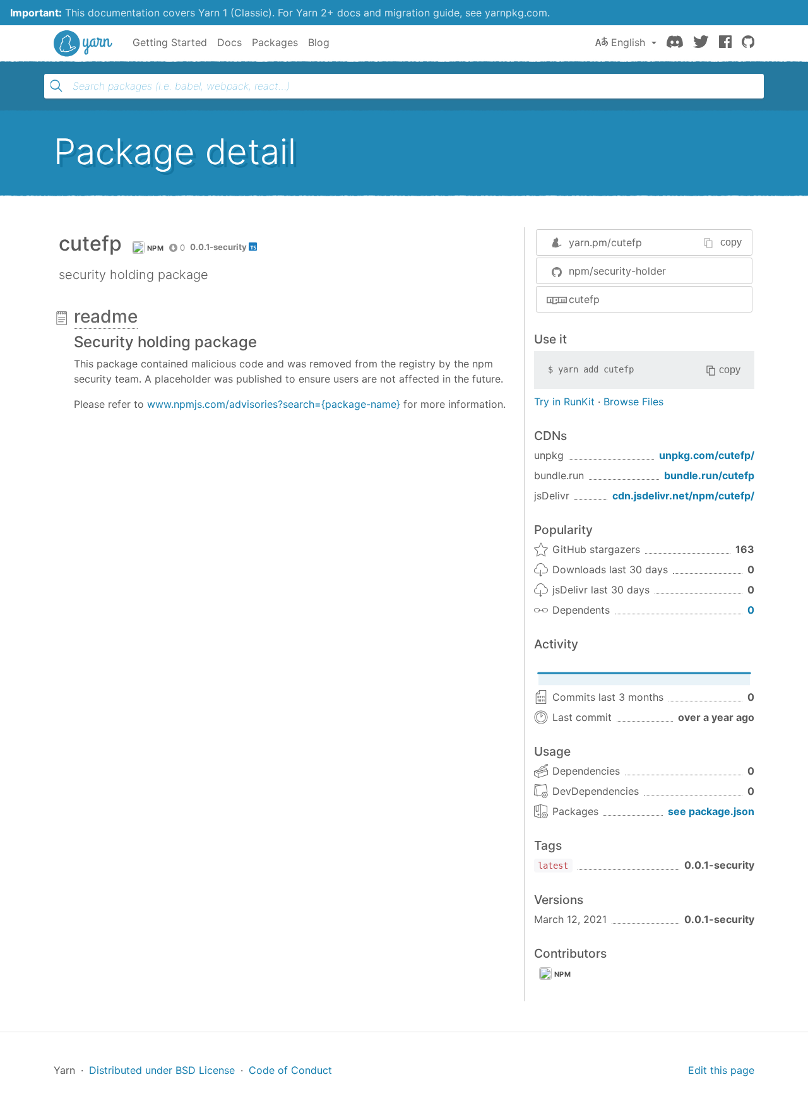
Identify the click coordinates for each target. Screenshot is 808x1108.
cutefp (584, 299)
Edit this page (721, 1070)
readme (106, 316)
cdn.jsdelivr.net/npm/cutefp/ (683, 495)
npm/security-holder (617, 271)
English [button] (628, 42)
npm (155, 248)
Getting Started (170, 42)
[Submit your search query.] (56, 86)
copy (731, 242)
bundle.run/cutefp (709, 475)
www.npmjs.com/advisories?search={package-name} (273, 404)
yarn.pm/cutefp (605, 242)
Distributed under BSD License (162, 1070)
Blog (319, 42)
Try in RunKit (564, 401)
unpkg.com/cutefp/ (706, 455)
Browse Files (633, 401)
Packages (275, 42)
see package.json (711, 811)
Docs (229, 42)
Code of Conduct (290, 1070)
